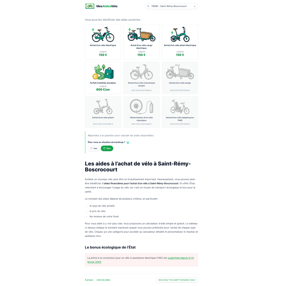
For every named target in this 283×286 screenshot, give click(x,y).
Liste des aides (103, 280)
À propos (89, 280)
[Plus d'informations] (127, 142)
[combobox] (173, 6)
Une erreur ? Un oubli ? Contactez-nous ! (177, 280)
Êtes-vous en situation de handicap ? (106, 142)
